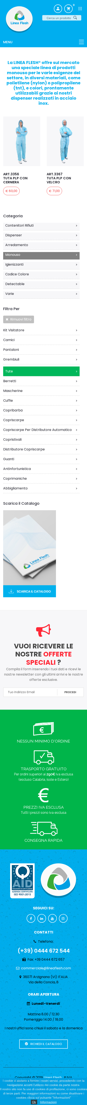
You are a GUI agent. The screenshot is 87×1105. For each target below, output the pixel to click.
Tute (41, 371)
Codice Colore (41, 274)
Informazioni (48, 1102)
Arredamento (41, 245)
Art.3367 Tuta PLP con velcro (59, 178)
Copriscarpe (40, 420)
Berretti (40, 381)
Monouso (41, 254)
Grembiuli (40, 359)
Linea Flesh (53, 1077)
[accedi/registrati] (58, 9)
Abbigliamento (40, 488)
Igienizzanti (41, 264)
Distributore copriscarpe (40, 449)
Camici (40, 340)
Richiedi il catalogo (45, 1044)
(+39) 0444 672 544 (44, 951)
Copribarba (40, 410)
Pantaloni (40, 349)
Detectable (41, 284)
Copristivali (40, 439)
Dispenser (41, 235)
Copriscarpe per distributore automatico (40, 429)
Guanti (40, 459)
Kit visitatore (40, 330)
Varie (41, 293)
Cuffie (40, 400)
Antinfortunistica (40, 468)
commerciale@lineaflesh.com (46, 968)
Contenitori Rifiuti (41, 225)
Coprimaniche (40, 478)
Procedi (70, 692)
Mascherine (40, 390)
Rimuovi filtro (19, 319)
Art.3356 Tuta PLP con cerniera (15, 178)
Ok (34, 1102)
